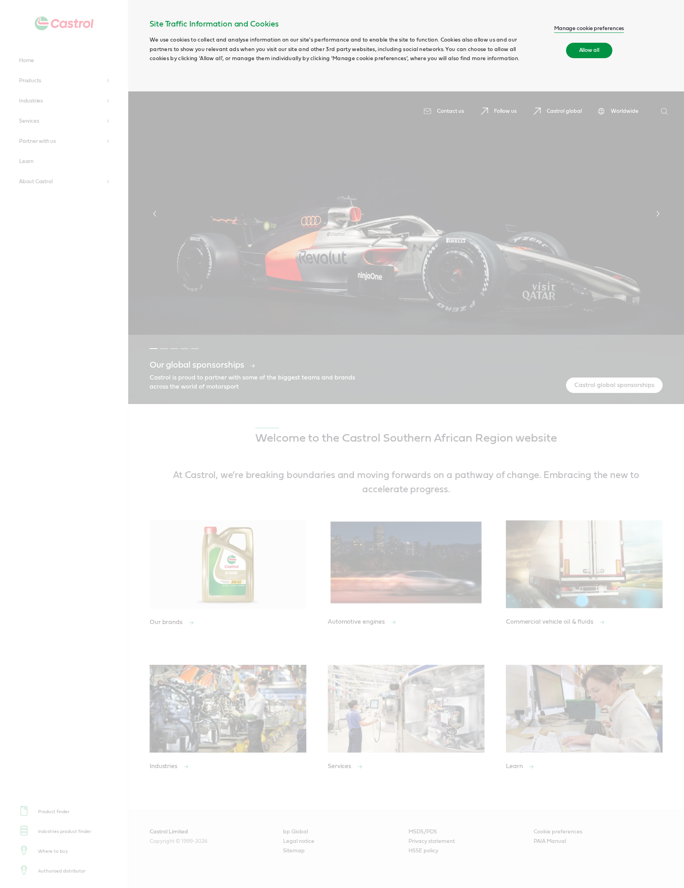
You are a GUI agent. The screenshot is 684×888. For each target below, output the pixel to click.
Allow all (589, 50)
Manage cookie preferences (589, 28)
